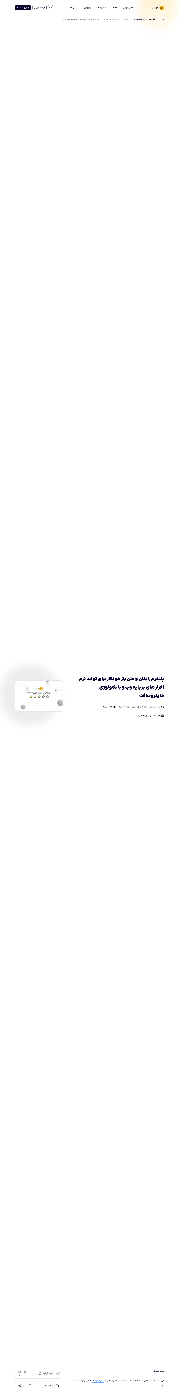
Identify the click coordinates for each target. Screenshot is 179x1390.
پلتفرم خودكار (98, 1380)
